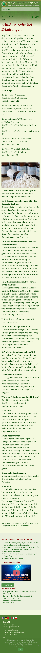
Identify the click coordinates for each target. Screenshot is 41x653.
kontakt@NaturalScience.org (16, 632)
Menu (8, 9)
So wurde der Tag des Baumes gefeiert (17, 596)
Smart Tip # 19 (8, 603)
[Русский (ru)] (16, 618)
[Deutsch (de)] (5, 618)
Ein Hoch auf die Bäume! (12, 600)
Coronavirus (14, 525)
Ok (20, 649)
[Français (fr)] (13, 618)
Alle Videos (8, 585)
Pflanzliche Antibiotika (12, 552)
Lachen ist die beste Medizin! (14, 558)
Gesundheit (24, 525)
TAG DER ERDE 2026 (11, 598)
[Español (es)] (8, 618)
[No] (39, 645)
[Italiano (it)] (11, 618)
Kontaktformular (12, 630)
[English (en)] (3, 618)
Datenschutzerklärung (19, 646)
